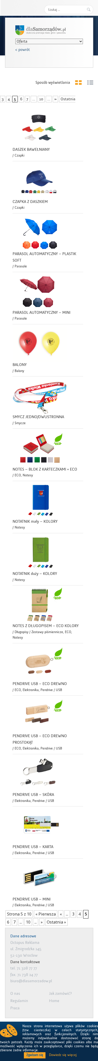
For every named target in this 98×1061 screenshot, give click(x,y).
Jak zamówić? (60, 993)
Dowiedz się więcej (63, 1055)
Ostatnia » (56, 922)
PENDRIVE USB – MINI (32, 899)
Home (54, 1001)
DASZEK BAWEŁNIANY (31, 149)
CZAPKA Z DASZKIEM (30, 201)
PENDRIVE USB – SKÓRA (33, 794)
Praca (15, 1008)
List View (90, 82)
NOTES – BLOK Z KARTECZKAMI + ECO (45, 469)
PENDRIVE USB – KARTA (33, 847)
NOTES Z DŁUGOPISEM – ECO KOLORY (46, 626)
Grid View (78, 82)
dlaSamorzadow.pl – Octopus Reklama (40, 30)
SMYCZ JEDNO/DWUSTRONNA (38, 417)
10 (41, 99)
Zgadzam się (34, 1055)
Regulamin (19, 1001)
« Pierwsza (45, 914)
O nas (15, 993)
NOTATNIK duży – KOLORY (35, 573)
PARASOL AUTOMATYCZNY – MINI (41, 312)
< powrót (22, 49)
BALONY (20, 364)
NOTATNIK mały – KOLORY (35, 521)
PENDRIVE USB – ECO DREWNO (40, 683)
